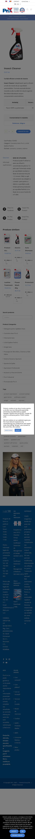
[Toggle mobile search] (27, 9)
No (23, 831)
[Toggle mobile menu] (31, 9)
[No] (33, 827)
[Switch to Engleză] (6, 1)
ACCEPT (13, 831)
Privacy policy (17, 835)
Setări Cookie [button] (8, 430)
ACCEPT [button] (18, 430)
